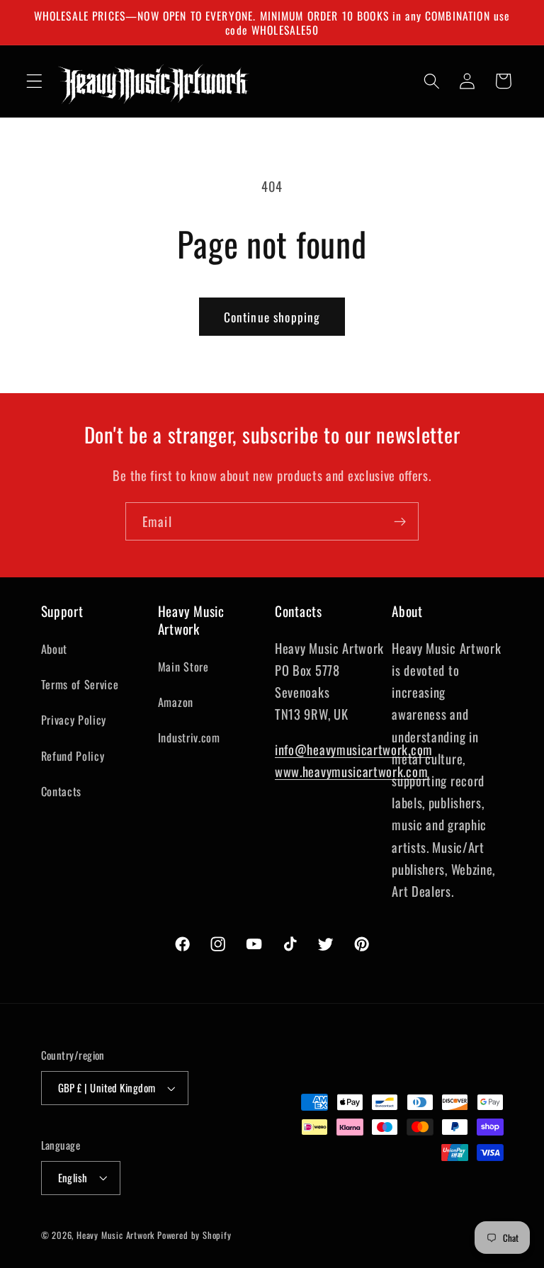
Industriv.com (189, 737)
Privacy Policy (74, 719)
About (54, 648)
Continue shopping (272, 316)
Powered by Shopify (194, 1235)
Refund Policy (73, 755)
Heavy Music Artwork (115, 1235)
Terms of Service (80, 684)
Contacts (61, 791)
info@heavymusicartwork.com (354, 749)
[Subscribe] (400, 521)
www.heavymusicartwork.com (351, 771)
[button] (34, 81)
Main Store (183, 666)
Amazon (175, 702)
